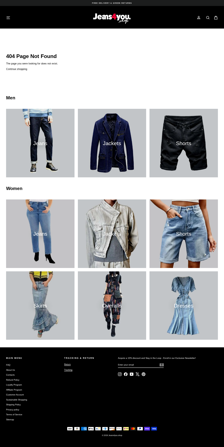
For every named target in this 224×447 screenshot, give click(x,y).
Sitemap (10, 419)
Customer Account (15, 394)
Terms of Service (14, 414)
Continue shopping (16, 69)
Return (67, 364)
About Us (10, 370)
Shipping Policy (13, 404)
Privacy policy (12, 409)
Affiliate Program (14, 390)
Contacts (10, 375)
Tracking (68, 370)
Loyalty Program (14, 385)
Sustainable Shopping (16, 399)
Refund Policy (12, 380)
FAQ (8, 365)
